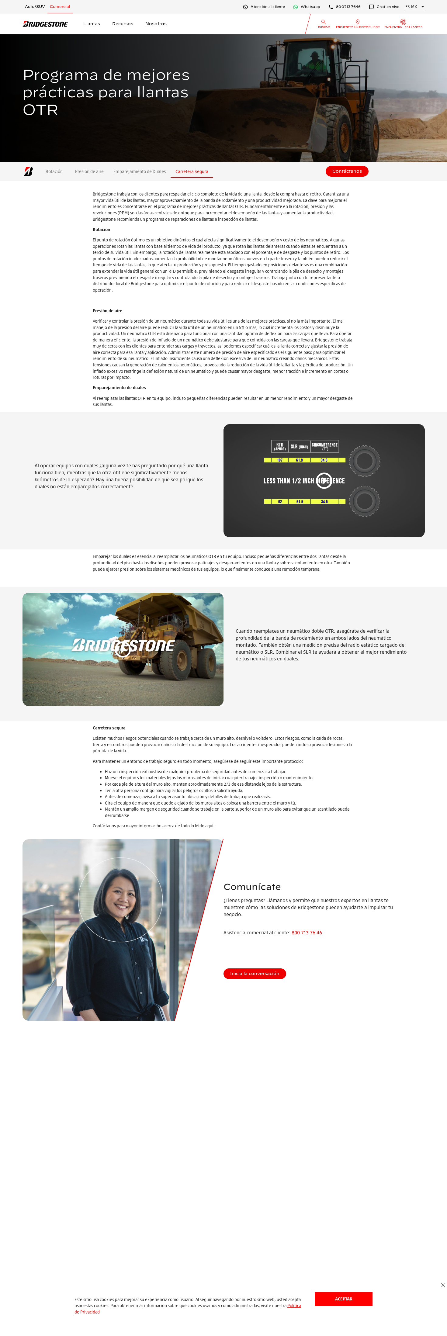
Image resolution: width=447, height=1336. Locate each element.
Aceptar (343, 1298)
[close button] (443, 1285)
